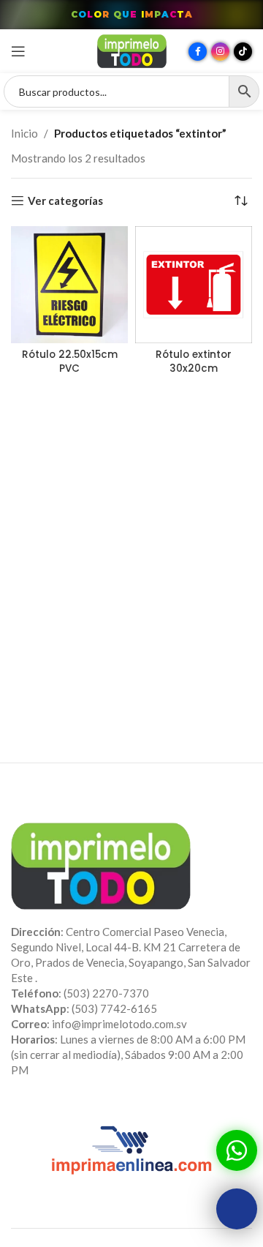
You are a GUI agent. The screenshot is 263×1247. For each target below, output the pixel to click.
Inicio (24, 133)
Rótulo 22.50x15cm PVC (70, 361)
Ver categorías (65, 200)
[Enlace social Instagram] (220, 51)
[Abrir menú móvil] (18, 51)
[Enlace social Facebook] (197, 51)
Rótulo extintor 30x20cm (194, 361)
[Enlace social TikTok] (243, 51)
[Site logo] (132, 49)
